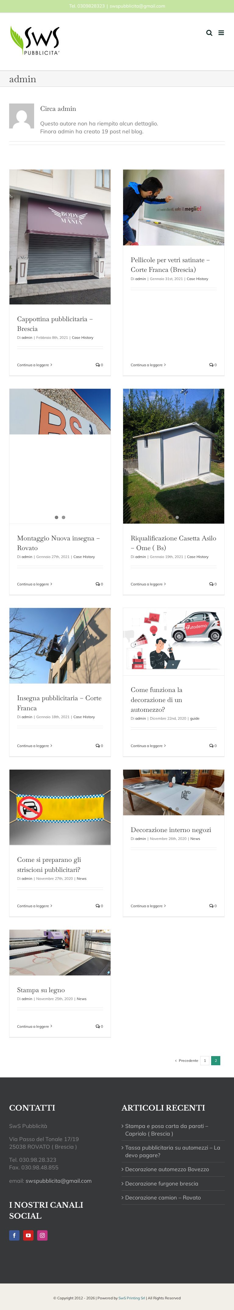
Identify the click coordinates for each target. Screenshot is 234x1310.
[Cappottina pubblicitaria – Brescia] (60, 237)
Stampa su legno (41, 989)
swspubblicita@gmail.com (137, 6)
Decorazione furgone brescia (161, 1183)
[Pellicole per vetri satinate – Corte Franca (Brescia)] (173, 207)
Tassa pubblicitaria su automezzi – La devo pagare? (172, 1151)
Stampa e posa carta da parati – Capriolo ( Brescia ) (166, 1129)
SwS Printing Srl (132, 1298)
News (82, 878)
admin (27, 337)
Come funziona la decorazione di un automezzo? (157, 699)
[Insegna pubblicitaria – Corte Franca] (60, 646)
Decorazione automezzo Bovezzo (167, 1169)
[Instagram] (42, 1235)
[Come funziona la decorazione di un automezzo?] (173, 641)
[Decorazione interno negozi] (173, 792)
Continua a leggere (33, 365)
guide (195, 718)
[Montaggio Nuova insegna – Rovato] (60, 456)
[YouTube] (28, 1235)
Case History (82, 337)
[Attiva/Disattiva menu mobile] (221, 33)
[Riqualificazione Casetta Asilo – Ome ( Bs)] (173, 456)
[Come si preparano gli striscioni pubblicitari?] (60, 807)
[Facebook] (14, 1235)
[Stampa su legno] (60, 952)
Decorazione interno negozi (171, 829)
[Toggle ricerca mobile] (209, 33)
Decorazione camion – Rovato (163, 1197)
